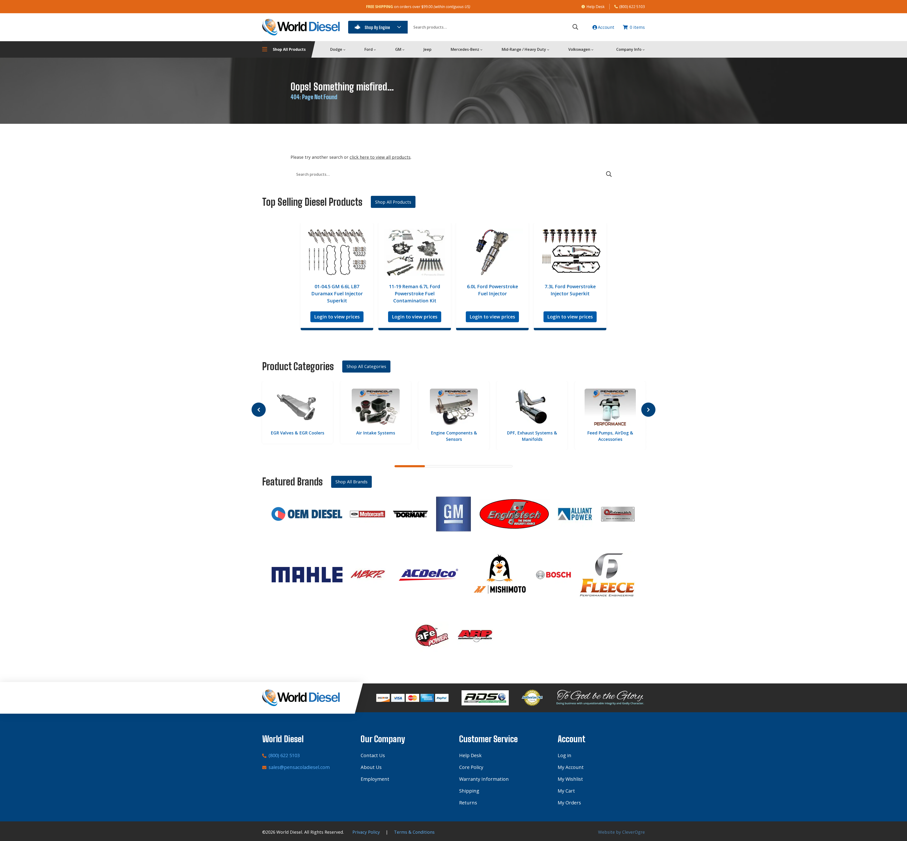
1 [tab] (409, 466)
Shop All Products (393, 202)
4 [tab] (497, 466)
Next (648, 410)
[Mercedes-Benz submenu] (481, 49)
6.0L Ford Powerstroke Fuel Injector (492, 290)
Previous (259, 410)
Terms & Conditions (414, 832)
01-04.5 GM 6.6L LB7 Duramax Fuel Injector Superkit (337, 293)
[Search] (575, 27)
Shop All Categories (366, 366)
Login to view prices (337, 316)
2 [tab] (439, 466)
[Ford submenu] (375, 49)
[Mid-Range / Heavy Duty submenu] (548, 49)
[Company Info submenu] (643, 49)
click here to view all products (380, 157)
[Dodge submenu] (344, 49)
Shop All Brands (351, 482)
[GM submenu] (403, 49)
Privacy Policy (366, 832)
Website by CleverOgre (621, 832)
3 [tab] (468, 466)
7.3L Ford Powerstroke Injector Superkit (570, 290)
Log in (564, 755)
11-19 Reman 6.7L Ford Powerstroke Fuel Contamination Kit (414, 293)
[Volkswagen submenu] (592, 49)
